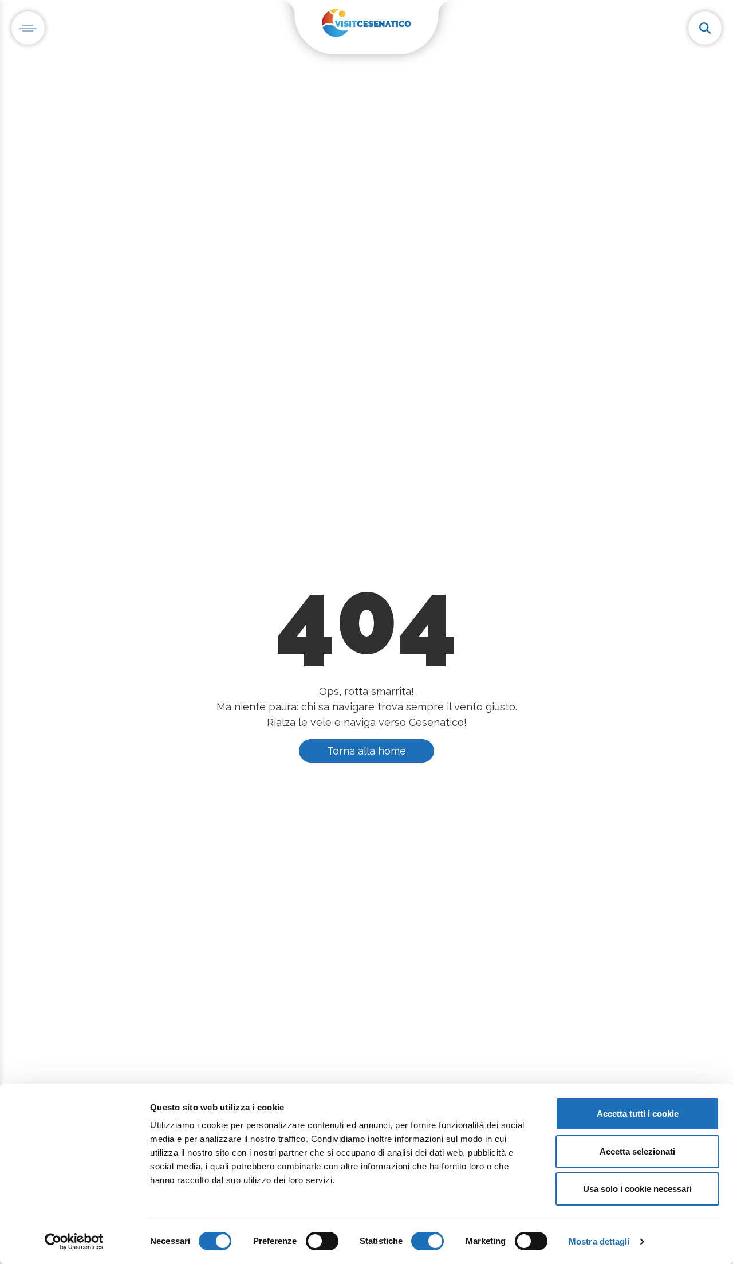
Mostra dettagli (599, 1241)
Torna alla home (366, 751)
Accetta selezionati (637, 1151)
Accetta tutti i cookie (638, 1113)
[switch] (322, 1241)
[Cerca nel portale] (705, 28)
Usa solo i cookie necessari (637, 1189)
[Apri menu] (28, 28)
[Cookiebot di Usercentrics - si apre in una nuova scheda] (74, 1241)
